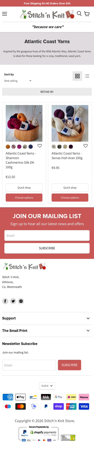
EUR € (45, 386)
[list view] (87, 76)
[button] (40, 162)
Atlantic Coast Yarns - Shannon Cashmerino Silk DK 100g (21, 160)
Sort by (9, 74)
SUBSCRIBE (47, 248)
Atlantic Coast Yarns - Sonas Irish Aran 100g (67, 155)
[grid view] (77, 76)
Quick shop (24, 187)
